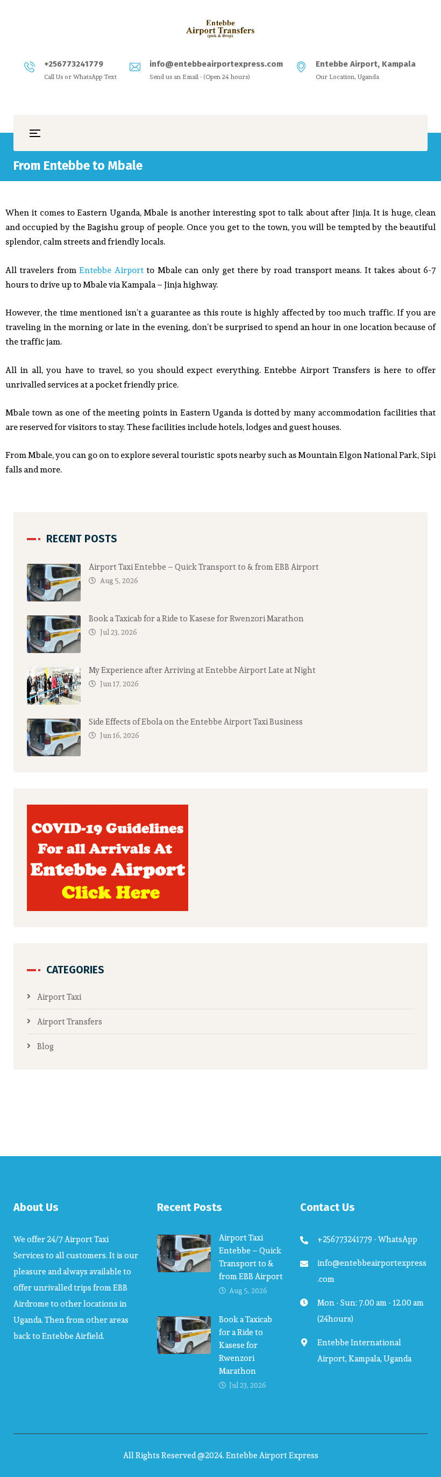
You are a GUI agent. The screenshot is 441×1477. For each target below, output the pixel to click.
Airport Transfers (69, 1021)
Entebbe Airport (111, 270)
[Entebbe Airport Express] (220, 29)
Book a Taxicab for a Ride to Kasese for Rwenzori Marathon (196, 618)
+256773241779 (73, 64)
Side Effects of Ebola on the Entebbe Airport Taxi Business (196, 721)
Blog (45, 1046)
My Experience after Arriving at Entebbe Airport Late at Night (202, 670)
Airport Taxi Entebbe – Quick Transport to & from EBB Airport (204, 567)
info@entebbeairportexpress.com (216, 64)
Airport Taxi (59, 997)
